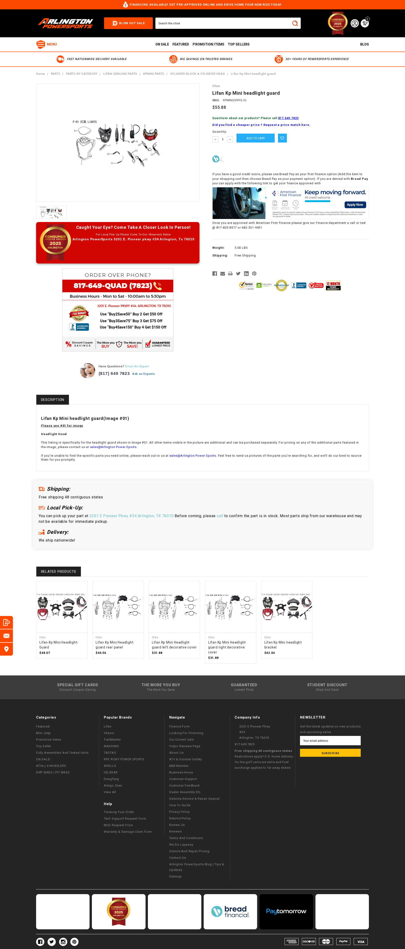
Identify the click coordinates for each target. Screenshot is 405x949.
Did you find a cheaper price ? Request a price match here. (261, 125)
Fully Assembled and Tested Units (62, 752)
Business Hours (181, 772)
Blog (364, 44)
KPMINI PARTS (154, 73)
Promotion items (208, 44)
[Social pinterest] (74, 942)
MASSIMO (111, 746)
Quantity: (219, 131)
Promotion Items (48, 739)
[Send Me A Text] (6, 622)
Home (40, 73)
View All (110, 792)
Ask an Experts (144, 374)
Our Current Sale (181, 739)
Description (52, 400)
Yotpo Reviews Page (184, 746)
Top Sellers (239, 44)
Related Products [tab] (58, 571)
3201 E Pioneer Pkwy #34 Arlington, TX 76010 (131, 516)
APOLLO (110, 766)
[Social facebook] (40, 942)
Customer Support (183, 779)
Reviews (175, 831)
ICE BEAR (111, 772)
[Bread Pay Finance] (216, 159)
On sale (162, 44)
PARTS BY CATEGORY (82, 73)
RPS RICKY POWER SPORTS (124, 759)
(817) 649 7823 (114, 373)
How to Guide (180, 805)
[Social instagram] (63, 942)
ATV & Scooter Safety (185, 759)
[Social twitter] (52, 942)
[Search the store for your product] (295, 23)
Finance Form (179, 726)
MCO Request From (118, 825)
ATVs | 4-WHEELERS (51, 766)
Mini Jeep (43, 733)
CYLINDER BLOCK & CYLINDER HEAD (197, 73)
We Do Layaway (181, 844)
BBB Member (179, 766)
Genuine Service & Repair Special (194, 798)
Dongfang (111, 779)
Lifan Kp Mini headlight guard (253, 73)
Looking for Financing (186, 733)
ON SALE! (43, 759)
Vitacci (109, 733)
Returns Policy (180, 818)
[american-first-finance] (223, 159)
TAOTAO (110, 752)
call (220, 516)
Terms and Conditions (186, 838)
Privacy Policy (179, 811)
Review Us (177, 825)
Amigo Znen (113, 785)
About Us (176, 752)
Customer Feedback (184, 785)
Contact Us (177, 857)
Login (354, 23)
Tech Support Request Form (125, 818)
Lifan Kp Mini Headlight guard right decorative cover (227, 647)
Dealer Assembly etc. (185, 792)
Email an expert (137, 366)
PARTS (55, 73)
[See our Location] (6, 649)
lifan (108, 726)
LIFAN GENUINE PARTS (120, 73)
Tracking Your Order (119, 812)
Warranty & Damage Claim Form (128, 831)
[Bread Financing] (230, 911)
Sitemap (175, 876)
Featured (180, 44)
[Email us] (6, 635)
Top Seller (43, 746)
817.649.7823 (288, 118)
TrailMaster (112, 739)
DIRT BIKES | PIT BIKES (53, 772)
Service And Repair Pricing (189, 851)
